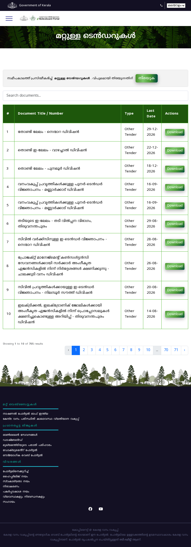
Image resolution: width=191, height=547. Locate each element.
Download (175, 132)
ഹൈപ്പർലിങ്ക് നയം (15, 476)
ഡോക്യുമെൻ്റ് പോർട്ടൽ (20, 449)
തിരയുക (146, 78)
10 (148, 350)
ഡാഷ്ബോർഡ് (12, 439)
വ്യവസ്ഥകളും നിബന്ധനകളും (24, 496)
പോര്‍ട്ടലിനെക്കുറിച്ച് (15, 471)
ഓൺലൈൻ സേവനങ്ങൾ (20, 434)
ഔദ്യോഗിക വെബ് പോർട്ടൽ (22, 455)
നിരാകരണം (11, 486)
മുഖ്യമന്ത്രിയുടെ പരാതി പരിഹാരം (27, 444)
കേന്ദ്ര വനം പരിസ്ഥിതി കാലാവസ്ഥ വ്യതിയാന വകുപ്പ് (41, 418)
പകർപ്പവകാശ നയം (16, 491)
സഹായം (9, 501)
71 (176, 350)
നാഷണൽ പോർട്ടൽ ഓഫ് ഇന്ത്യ (25, 413)
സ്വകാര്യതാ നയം (16, 481)
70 (166, 350)
